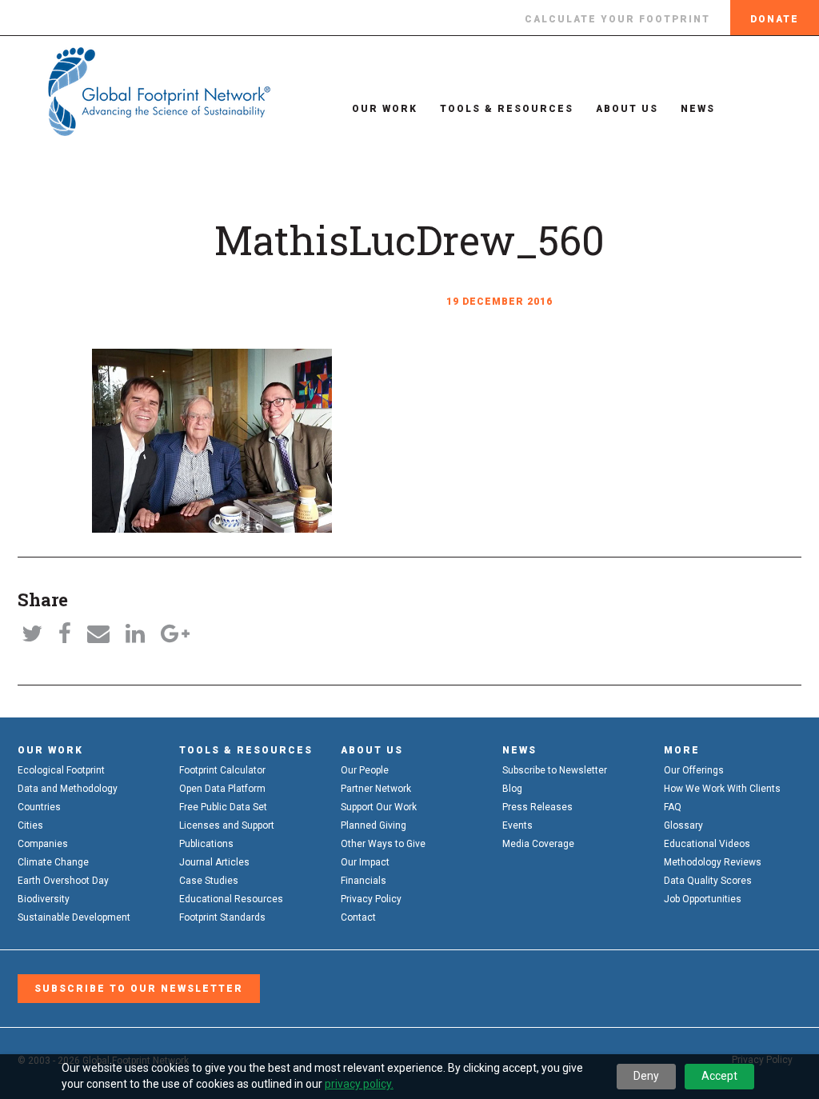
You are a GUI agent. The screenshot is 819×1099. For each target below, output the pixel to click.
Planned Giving (373, 825)
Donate (774, 19)
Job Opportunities (702, 899)
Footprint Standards (222, 917)
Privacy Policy (371, 899)
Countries (39, 807)
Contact (358, 917)
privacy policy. (359, 1083)
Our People (365, 770)
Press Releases (537, 807)
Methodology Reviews (712, 862)
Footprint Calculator (222, 770)
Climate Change (53, 862)
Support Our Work (379, 807)
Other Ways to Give (383, 843)
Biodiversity (44, 899)
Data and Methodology (68, 788)
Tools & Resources (506, 108)
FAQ (672, 807)
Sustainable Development (74, 917)
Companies (43, 843)
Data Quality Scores (708, 880)
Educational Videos (707, 843)
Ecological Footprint (61, 770)
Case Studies (208, 880)
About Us (627, 108)
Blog (512, 788)
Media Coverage (538, 843)
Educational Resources (231, 899)
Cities (30, 825)
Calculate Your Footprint (617, 19)
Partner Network (376, 788)
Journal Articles (214, 862)
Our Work (384, 108)
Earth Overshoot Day (63, 880)
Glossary (683, 825)
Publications (206, 843)
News (698, 108)
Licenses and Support (226, 825)
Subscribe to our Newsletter (138, 988)
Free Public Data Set (223, 807)
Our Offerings (694, 770)
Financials (363, 880)
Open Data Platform (222, 788)
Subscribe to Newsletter (554, 770)
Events (517, 825)
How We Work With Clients (722, 788)
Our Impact (365, 862)
